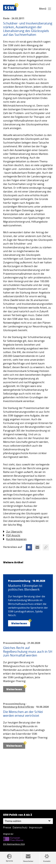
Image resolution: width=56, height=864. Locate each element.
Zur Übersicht (14, 531)
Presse (7, 827)
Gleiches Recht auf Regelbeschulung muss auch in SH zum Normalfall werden (27, 651)
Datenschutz (20, 827)
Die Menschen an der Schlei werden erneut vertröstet (23, 713)
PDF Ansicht (13, 535)
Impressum (35, 827)
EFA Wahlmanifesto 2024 (14, 844)
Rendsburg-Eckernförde (18, 706)
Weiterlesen (19, 623)
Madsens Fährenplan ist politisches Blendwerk (25, 587)
